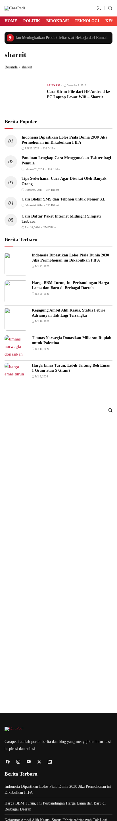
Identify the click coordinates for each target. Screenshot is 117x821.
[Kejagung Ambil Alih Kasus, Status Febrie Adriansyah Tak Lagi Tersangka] (16, 326)
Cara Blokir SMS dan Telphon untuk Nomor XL (63, 199)
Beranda (11, 67)
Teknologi (87, 21)
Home (11, 21)
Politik (31, 21)
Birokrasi (57, 21)
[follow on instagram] (18, 761)
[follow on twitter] (39, 761)
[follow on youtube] (29, 761)
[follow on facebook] (8, 761)
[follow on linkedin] (50, 761)
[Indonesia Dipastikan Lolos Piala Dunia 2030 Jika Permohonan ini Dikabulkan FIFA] (16, 271)
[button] (99, 8)
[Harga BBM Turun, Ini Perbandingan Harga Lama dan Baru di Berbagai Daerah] (16, 299)
